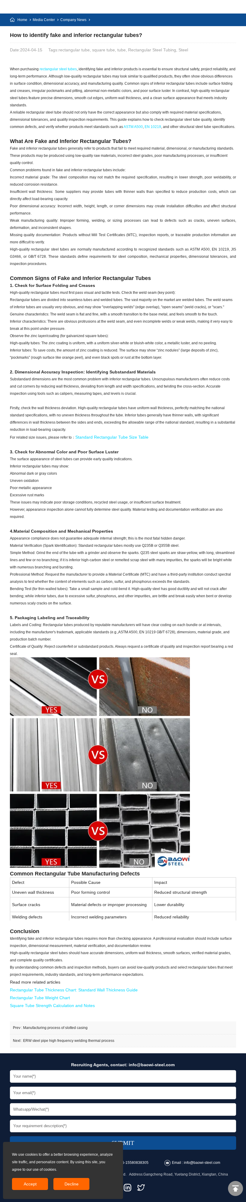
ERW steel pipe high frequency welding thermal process (68, 1041)
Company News (73, 20)
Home (22, 20)
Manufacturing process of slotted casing (55, 1028)
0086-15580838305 (132, 1163)
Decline (71, 1184)
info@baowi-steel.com (152, 1064)
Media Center (44, 20)
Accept (30, 1184)
